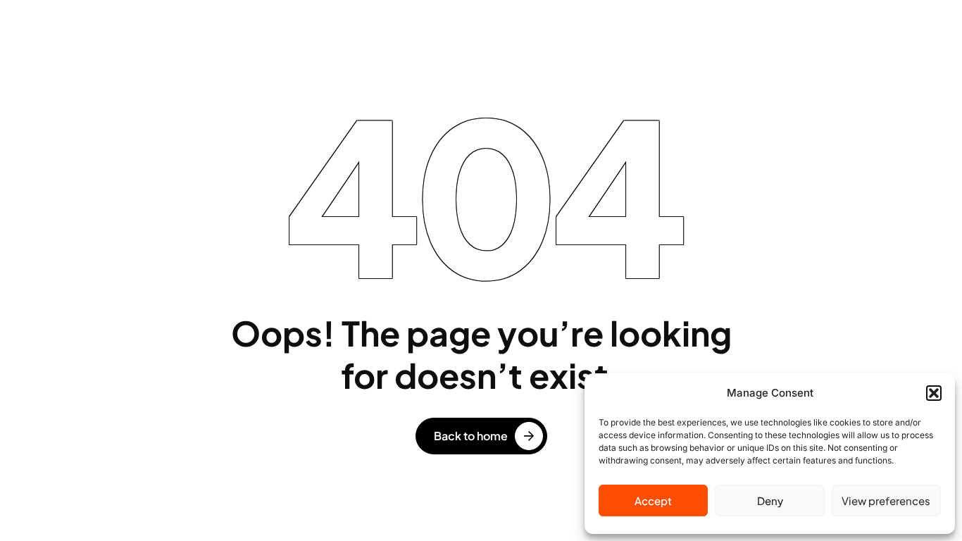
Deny (770, 500)
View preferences (886, 500)
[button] (934, 393)
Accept (653, 500)
